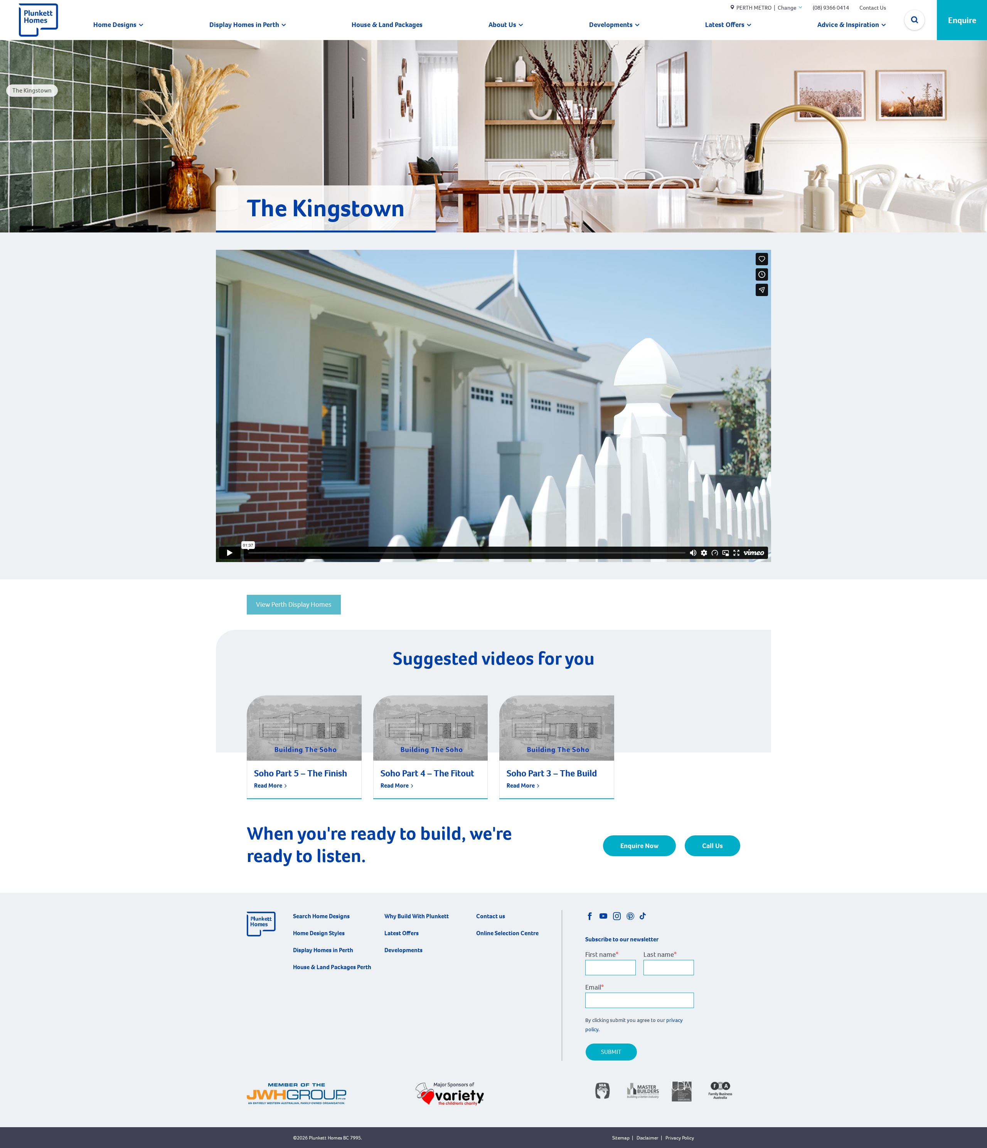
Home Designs (114, 24)
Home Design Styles (319, 933)
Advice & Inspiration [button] (848, 24)
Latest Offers (724, 24)
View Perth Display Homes (294, 604)
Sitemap (621, 1138)
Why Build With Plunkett (416, 916)
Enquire (962, 20)
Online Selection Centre (507, 933)
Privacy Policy (679, 1138)
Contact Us (872, 8)
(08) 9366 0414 (831, 8)
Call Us (712, 845)
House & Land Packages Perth (332, 967)
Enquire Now (639, 845)
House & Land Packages (387, 24)
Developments (611, 24)
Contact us (490, 916)
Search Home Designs (321, 916)
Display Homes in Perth (244, 24)
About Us (502, 24)
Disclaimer (648, 1138)
